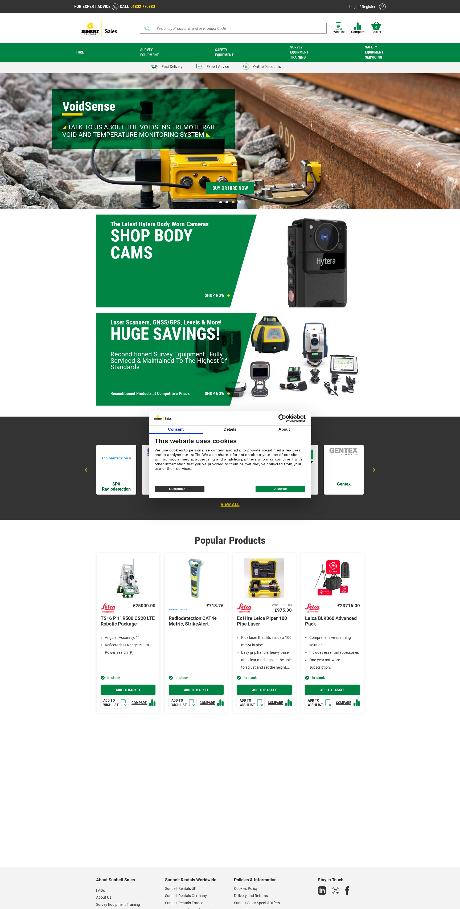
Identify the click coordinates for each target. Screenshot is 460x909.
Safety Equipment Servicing (374, 52)
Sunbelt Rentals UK (180, 888)
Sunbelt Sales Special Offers (257, 903)
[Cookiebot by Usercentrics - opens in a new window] (282, 418)
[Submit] (147, 28)
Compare (357, 32)
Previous (86, 469)
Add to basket (128, 690)
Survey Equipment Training (299, 52)
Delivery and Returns (251, 896)
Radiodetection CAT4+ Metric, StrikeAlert (193, 621)
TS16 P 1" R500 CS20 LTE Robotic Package (128, 621)
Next (373, 469)
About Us (103, 897)
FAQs (100, 890)
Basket (376, 30)
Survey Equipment (149, 52)
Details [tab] (230, 429)
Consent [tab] (176, 429)
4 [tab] (239, 202)
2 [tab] (226, 202)
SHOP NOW (214, 295)
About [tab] (284, 429)
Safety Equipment (224, 52)
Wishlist (339, 32)
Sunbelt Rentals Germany (186, 896)
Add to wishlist (111, 702)
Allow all (280, 489)
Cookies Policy (246, 888)
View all (230, 504)
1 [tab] (220, 202)
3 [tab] (233, 202)
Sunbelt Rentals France (184, 903)
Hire (80, 52)
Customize (177, 489)
